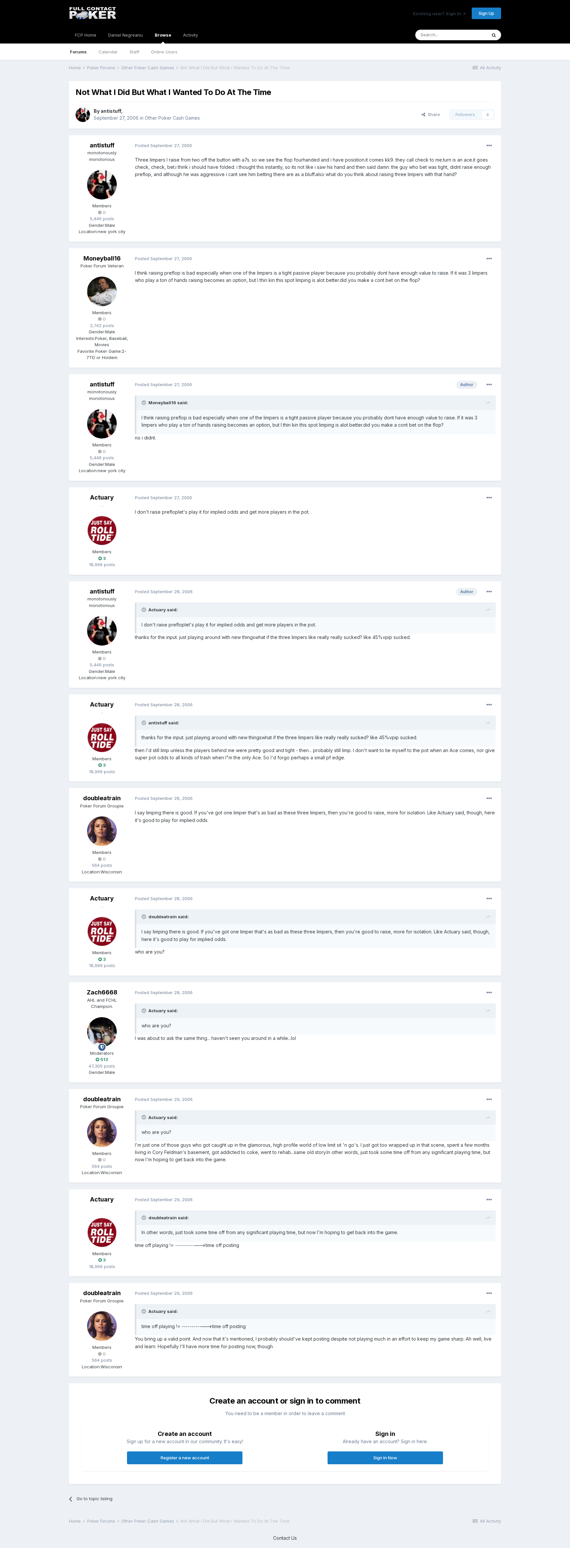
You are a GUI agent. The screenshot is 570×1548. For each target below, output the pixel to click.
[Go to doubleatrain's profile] (102, 831)
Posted (163, 145)
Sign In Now (385, 1457)
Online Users (164, 51)
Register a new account (185, 1457)
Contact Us (285, 1538)
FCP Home (85, 35)
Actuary (102, 497)
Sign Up (486, 13)
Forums (78, 51)
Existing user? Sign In (438, 13)
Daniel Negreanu (125, 35)
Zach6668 (102, 992)
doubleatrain (102, 798)
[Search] (494, 35)
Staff (134, 51)
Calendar (108, 51)
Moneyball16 (102, 258)
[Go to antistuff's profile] (83, 114)
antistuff (111, 111)
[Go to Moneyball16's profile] (102, 291)
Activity (190, 35)
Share (432, 114)
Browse (163, 35)
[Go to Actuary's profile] (102, 530)
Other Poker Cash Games (172, 118)
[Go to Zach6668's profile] (102, 1032)
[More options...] (489, 146)
